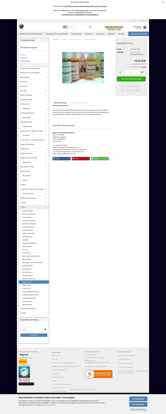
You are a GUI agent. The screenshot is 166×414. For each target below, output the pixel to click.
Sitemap (55, 373)
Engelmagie (26, 108)
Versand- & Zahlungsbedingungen (63, 363)
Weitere (121, 34)
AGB (54, 381)
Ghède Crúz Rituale (28, 233)
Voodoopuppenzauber (29, 298)
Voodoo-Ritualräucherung (30, 295)
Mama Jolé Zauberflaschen (31, 256)
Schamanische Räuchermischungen (32, 189)
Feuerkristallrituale (28, 227)
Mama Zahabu (26, 259)
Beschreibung (60, 102)
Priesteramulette (27, 266)
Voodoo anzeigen (27, 211)
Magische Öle (24, 149)
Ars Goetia (89, 34)
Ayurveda (111, 34)
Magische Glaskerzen (27, 144)
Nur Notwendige (138, 404)
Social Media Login (59, 377)
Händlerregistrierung (138, 34)
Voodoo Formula (27, 282)
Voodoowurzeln (27, 304)
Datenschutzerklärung (48, 405)
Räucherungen (25, 171)
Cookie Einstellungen (59, 391)
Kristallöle (25, 240)
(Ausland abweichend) (137, 54)
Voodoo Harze (26, 288)
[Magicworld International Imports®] (39, 26)
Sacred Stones (27, 272)
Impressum (56, 356)
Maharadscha (26, 162)
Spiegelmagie (76, 34)
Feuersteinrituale (27, 230)
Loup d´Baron (26, 253)
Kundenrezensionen (79, 102)
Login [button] (134, 21)
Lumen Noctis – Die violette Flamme (32, 140)
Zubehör (23, 313)
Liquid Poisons (27, 246)
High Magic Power (26, 122)
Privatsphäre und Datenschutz (62, 384)
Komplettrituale (27, 236)
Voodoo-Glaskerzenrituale (30, 291)
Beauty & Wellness (26, 95)
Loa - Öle (25, 250)
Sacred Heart (26, 176)
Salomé (24, 180)
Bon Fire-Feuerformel (29, 214)
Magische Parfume (26, 153)
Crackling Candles (26, 99)
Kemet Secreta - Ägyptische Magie (31, 131)
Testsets (23, 202)
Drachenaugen (27, 217)
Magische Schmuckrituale (28, 158)
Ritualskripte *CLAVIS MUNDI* (57, 34)
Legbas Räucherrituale (29, 243)
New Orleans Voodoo (27, 167)
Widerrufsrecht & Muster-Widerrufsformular (66, 366)
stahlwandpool (25, 61)
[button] (120, 72)
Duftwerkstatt (24, 104)
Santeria (23, 184)
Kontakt (55, 359)
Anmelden (34, 335)
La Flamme (26, 135)
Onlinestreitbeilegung (59, 370)
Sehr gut (23, 55)
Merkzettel (143, 21)
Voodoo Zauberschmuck (28, 308)
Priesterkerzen (26, 269)
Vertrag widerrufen (26, 384)
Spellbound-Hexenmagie (28, 198)
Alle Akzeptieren (138, 399)
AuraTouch (100, 34)
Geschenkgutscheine (27, 113)
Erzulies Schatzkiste (28, 220)
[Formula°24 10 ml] (83, 67)
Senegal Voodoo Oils (28, 279)
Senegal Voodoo (27, 275)
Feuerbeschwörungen (29, 224)
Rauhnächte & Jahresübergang (30, 34)
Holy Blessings (27, 126)
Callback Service (58, 388)
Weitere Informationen (138, 409)
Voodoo (22, 207)
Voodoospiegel (27, 301)
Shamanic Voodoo (28, 193)
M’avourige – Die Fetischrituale (32, 262)
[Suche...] (90, 27)
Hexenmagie (26, 117)
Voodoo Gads (26, 285)
